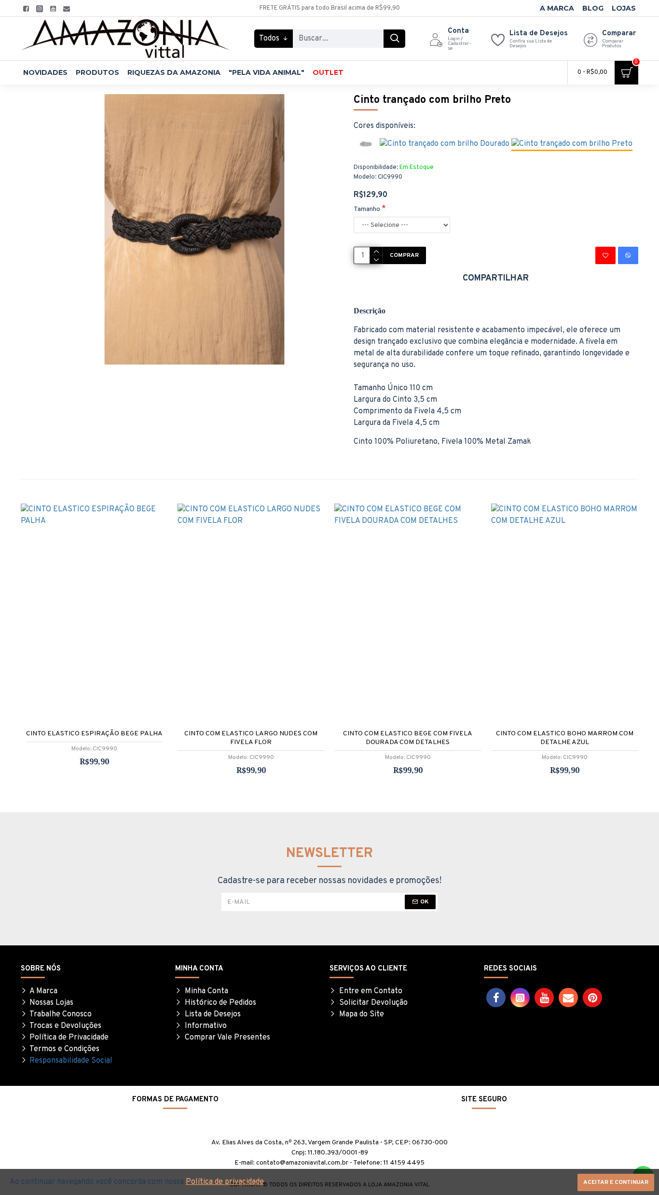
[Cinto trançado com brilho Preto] (571, 144)
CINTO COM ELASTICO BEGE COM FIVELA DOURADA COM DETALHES (407, 738)
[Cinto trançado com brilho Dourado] (444, 144)
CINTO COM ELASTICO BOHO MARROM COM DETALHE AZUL (564, 738)
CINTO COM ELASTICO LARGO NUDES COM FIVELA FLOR (250, 738)
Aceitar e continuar (615, 1182)
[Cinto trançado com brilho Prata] (366, 144)
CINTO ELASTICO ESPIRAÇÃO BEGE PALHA (94, 734)
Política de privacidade (225, 1182)
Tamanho (367, 209)
